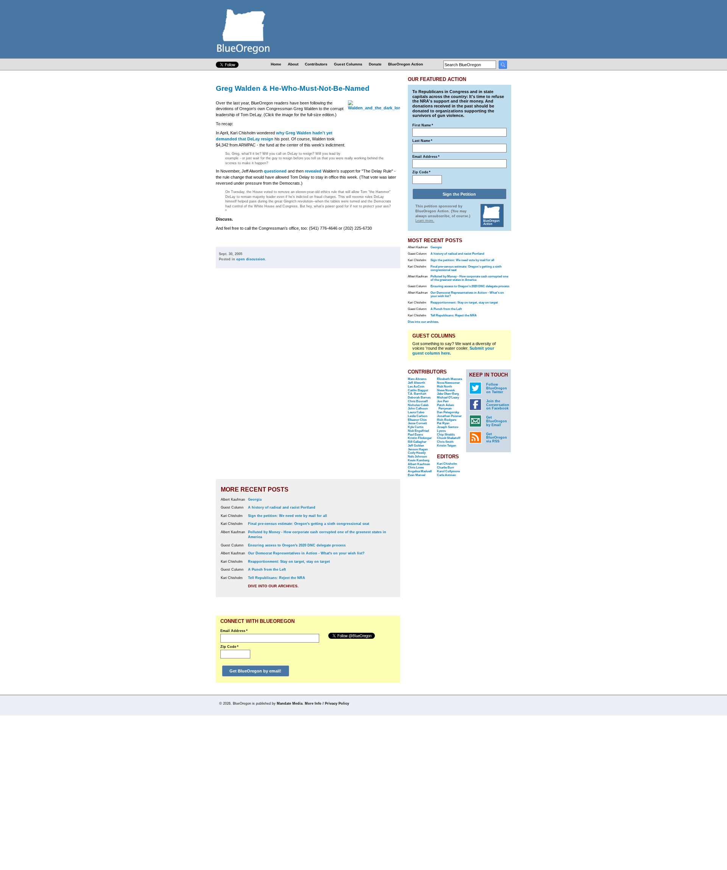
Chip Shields (446, 434)
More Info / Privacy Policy (327, 703)
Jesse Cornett (417, 423)
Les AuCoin (416, 386)
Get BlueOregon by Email (496, 421)
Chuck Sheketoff (448, 438)
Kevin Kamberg (418, 460)
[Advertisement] (376, 379)
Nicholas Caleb (418, 405)
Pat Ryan (443, 423)
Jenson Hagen (418, 449)
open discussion (250, 259)
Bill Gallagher (417, 442)
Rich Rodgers (446, 420)
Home (276, 64)
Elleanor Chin (417, 420)
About (293, 64)
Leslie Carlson (417, 416)
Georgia (255, 499)
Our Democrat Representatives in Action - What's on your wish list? (306, 553)
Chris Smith (445, 442)
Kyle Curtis (415, 427)
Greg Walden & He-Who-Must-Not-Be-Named (293, 88)
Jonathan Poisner (449, 416)
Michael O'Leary (448, 397)
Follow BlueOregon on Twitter (496, 388)
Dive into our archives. (273, 586)
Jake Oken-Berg (448, 393)
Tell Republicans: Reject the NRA (276, 578)
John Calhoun (418, 408)
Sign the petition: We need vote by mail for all (287, 516)
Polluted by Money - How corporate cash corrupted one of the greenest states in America (469, 278)
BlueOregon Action (405, 64)
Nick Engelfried (418, 431)
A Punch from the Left (267, 569)
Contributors (316, 64)
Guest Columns (348, 64)
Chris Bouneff (418, 401)
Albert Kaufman (419, 464)
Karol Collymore (448, 471)
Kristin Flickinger (420, 438)
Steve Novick (446, 390)
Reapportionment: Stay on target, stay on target (289, 561)
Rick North (444, 386)
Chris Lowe (416, 467)
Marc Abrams (417, 379)
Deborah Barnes (419, 397)
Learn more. (424, 221)
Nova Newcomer (448, 382)
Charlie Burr (445, 467)
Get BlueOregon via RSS (496, 438)
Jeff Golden (416, 445)
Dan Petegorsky (448, 412)
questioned (275, 171)
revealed (313, 171)
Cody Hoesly (417, 452)
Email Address (234, 631)
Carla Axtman (446, 475)
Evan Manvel (416, 475)
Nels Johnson (417, 456)
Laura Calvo (416, 412)
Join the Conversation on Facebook (497, 405)
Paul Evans (415, 434)
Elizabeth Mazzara (449, 379)
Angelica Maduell (420, 471)
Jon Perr (443, 401)
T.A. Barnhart (417, 393)
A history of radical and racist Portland (281, 507)
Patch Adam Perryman (445, 407)
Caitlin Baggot (418, 390)
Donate (375, 64)
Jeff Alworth (416, 382)
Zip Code (229, 647)
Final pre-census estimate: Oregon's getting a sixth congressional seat (308, 524)
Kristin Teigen (446, 445)
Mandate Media (290, 703)
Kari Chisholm (447, 463)
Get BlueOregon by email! (255, 671)
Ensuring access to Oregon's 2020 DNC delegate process (297, 545)
